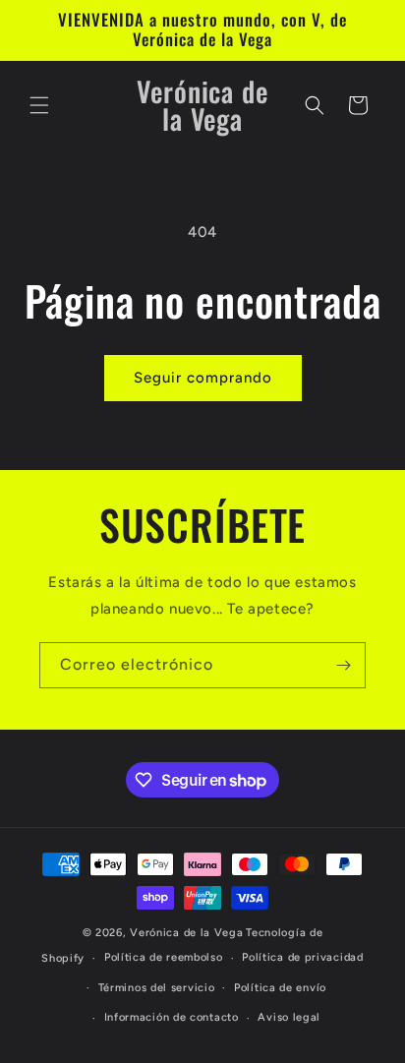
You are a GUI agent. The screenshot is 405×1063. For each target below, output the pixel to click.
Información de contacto (171, 1017)
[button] (39, 105)
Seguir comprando (203, 377)
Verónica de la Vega (186, 932)
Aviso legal (289, 1017)
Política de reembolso (163, 957)
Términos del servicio (156, 987)
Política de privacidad (302, 957)
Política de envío (280, 987)
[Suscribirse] (343, 665)
